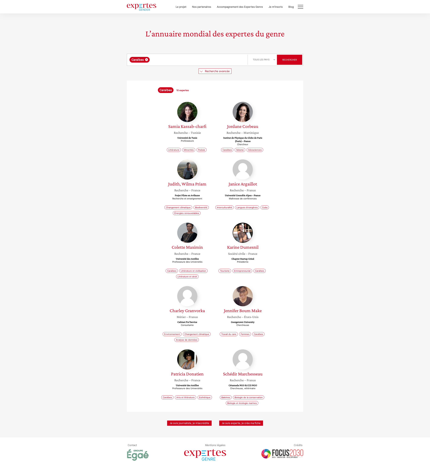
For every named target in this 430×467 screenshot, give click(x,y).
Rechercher (289, 59)
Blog (291, 6)
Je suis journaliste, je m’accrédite (189, 423)
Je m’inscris (276, 6)
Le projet (181, 6)
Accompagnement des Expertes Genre (240, 6)
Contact (132, 445)
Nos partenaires (201, 6)
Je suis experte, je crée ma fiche (241, 423)
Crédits (298, 445)
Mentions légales (215, 445)
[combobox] (188, 60)
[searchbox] (184, 60)
